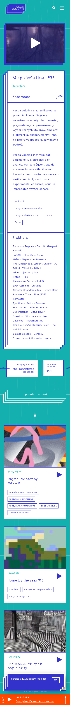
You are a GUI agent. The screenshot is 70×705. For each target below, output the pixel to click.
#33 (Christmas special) (23, 368)
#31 (52, 368)
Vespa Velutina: (29, 78)
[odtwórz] (59, 475)
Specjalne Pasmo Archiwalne (35, 701)
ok (55, 680)
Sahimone (21, 97)
